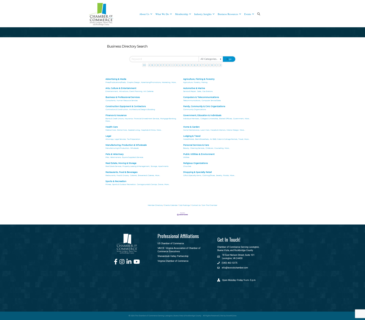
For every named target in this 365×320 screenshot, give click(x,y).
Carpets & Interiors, (218, 130)
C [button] (155, 65)
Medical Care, (111, 130)
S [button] (200, 65)
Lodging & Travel (191, 136)
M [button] (182, 65)
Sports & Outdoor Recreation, (124, 184)
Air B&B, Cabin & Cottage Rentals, (224, 139)
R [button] (197, 65)
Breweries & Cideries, (146, 175)
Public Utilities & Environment (199, 154)
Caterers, (133, 175)
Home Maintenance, (191, 130)
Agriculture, (188, 82)
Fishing (204, 82)
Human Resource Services (127, 100)
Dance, (161, 184)
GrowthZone (231, 316)
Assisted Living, (134, 130)
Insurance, (129, 118)
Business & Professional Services (123, 97)
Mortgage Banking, (168, 118)
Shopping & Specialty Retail (197, 172)
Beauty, (186, 148)
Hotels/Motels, (188, 139)
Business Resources (228, 14)
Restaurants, (111, 175)
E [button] (160, 65)
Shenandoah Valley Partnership (173, 256)
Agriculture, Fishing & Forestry (199, 79)
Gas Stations (207, 91)
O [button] (188, 65)
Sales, (199, 91)
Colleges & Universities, (209, 118)
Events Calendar (171, 205)
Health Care (112, 127)
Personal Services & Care (196, 145)
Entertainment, (112, 91)
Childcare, (209, 148)
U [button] (206, 65)
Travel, (241, 139)
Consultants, (111, 100)
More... (174, 82)
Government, (238, 118)
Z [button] (220, 65)
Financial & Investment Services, (147, 118)
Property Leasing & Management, (136, 166)
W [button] (212, 65)
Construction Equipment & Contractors (126, 106)
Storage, (154, 166)
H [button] (169, 65)
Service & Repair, (189, 91)
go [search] (230, 59)
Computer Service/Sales (211, 100)
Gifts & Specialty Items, (192, 175)
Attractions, (124, 91)
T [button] (202, 65)
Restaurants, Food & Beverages (122, 172)
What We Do (162, 14)
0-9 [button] (144, 65)
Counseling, (219, 148)
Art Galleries (148, 91)
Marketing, (166, 82)
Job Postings (184, 205)
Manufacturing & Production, (118, 148)
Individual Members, (191, 118)
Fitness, (108, 184)
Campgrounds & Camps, (147, 184)
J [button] (174, 65)
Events (247, 14)
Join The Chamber (209, 205)
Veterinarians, (115, 157)
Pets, (108, 157)
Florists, (226, 175)
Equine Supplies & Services (132, 157)
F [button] (163, 65)
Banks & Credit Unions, (115, 118)
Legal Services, (120, 139)
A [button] (149, 65)
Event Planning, (136, 91)
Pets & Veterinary (115, 154)
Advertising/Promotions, (151, 82)
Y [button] (217, 65)
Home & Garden (191, 127)
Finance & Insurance (116, 115)
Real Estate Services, (114, 166)
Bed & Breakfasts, (202, 139)
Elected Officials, (225, 118)
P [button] (191, 65)
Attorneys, (110, 139)
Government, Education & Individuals (202, 115)
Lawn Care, (205, 130)
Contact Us (195, 205)
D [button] (158, 65)
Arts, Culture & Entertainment (121, 88)
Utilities (186, 157)
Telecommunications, (192, 100)
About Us (144, 14)
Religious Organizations (195, 163)
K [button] (177, 65)
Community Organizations (194, 109)
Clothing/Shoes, (208, 175)
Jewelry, (219, 175)
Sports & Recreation (116, 181)
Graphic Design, (133, 82)
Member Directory (155, 205)
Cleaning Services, (197, 148)
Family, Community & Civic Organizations (204, 106)
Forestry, (197, 82)
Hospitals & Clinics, (148, 130)
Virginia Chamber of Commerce (173, 261)
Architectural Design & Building (142, 109)
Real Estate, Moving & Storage (121, 163)
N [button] (185, 65)
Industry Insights (203, 14)
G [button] (166, 65)
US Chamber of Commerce (171, 243)
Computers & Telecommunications (201, 97)
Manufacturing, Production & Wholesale (126, 145)
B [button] (152, 65)
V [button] (208, 65)
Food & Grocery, (123, 175)
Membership (181, 14)
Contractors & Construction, (117, 109)
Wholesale (134, 148)
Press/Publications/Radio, (116, 82)
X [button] (215, 65)
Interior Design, (233, 130)
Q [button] (194, 65)
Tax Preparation (133, 139)
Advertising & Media (116, 79)
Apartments (163, 166)
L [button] (179, 65)
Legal (108, 136)
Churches (187, 166)
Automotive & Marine (194, 88)
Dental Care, (122, 130)
